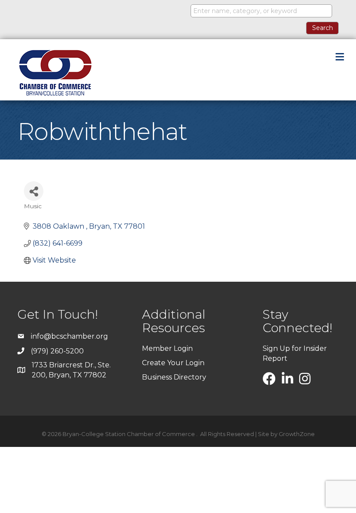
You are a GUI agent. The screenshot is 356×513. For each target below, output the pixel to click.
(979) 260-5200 (57, 351)
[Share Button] (33, 191)
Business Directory (174, 377)
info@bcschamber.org (69, 336)
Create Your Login (173, 363)
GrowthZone (297, 433)
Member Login (167, 348)
